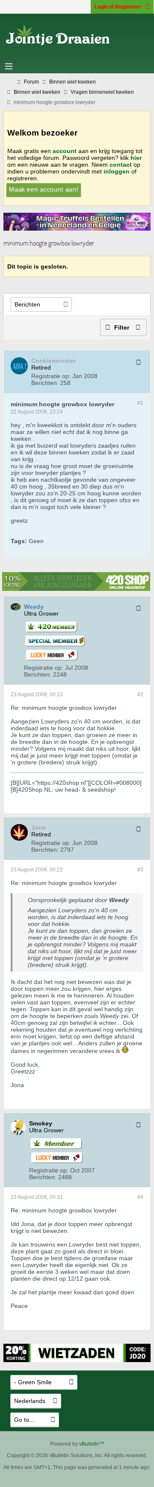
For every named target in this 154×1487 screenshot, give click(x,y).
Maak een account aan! (43, 189)
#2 (140, 694)
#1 (140, 403)
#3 (140, 870)
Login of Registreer (118, 7)
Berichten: (45, 382)
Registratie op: (51, 376)
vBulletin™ (91, 1444)
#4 (140, 1197)
